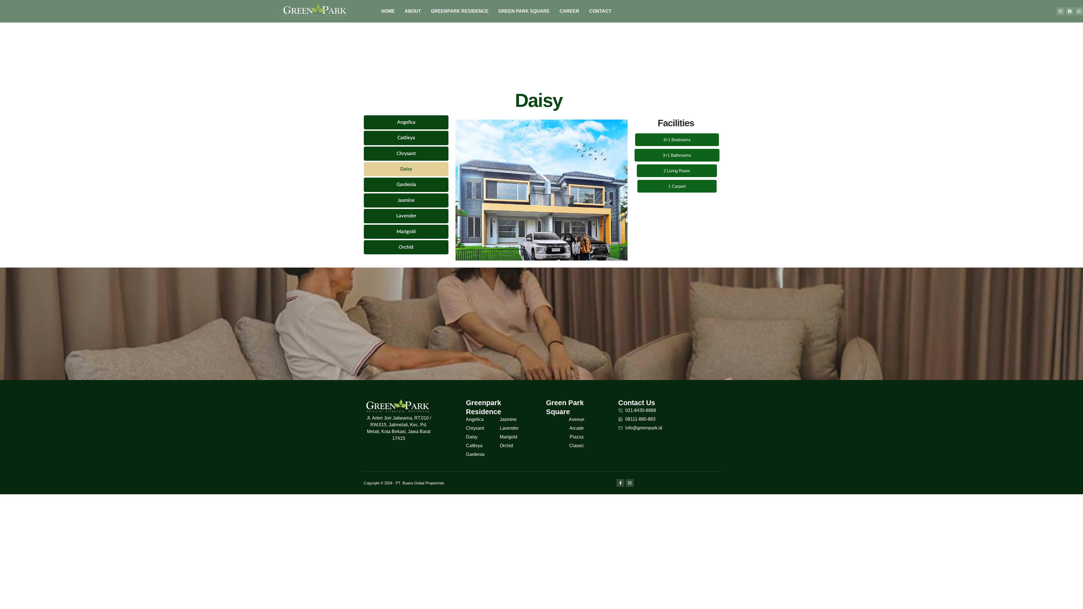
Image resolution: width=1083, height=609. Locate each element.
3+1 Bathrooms (677, 155)
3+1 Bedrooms (677, 139)
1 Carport (677, 186)
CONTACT (600, 11)
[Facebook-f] (620, 483)
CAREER (569, 11)
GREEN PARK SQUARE (524, 11)
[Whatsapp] (1079, 11)
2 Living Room (677, 170)
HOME (388, 11)
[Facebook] (1070, 11)
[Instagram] (1060, 11)
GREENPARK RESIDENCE (459, 11)
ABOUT (413, 11)
